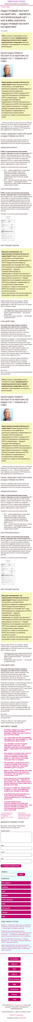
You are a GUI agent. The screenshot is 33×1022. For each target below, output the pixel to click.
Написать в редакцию (16, 1015)
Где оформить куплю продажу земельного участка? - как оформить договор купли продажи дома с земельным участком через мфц (17, 747)
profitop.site (22, 1018)
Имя (2, 845)
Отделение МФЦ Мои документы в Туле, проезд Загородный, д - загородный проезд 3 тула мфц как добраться (17, 796)
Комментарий (5, 831)
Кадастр (5, 895)
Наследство (6, 908)
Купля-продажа (7, 899)
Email (3, 852)
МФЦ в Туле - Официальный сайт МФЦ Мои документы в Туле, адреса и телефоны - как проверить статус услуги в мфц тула (18, 773)
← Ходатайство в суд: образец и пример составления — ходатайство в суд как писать (7, 815)
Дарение (5, 887)
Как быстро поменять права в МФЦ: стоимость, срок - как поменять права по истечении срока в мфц (17, 789)
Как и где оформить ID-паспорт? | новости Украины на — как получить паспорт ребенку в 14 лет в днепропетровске (16, 940)
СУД (3, 916)
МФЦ (3, 904)
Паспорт (5, 912)
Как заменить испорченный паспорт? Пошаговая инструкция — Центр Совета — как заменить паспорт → (25, 815)
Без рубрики (6, 883)
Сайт (2, 859)
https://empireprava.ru (17, 1005)
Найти (21, 874)
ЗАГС (4, 891)
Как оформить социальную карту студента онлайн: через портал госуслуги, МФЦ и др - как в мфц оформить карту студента (17, 765)
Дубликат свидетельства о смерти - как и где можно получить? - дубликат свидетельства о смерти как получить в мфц (18, 732)
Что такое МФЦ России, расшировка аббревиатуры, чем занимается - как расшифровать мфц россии (18, 739)
